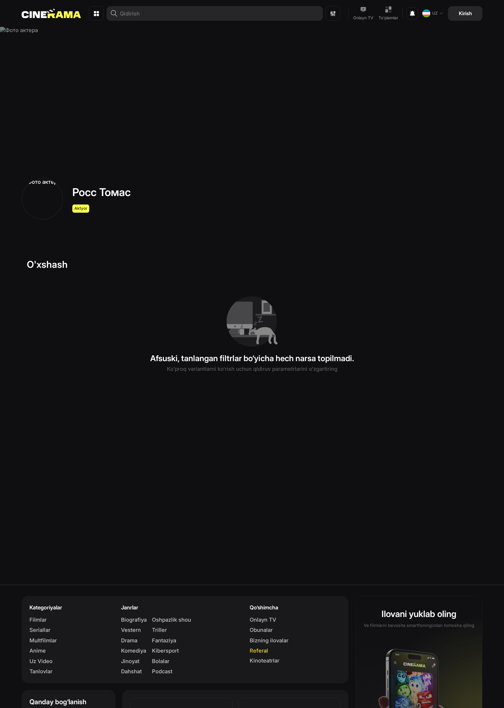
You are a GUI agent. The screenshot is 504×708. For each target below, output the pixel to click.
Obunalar (261, 630)
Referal (259, 650)
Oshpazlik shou (171, 619)
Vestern (131, 630)
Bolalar (160, 661)
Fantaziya (164, 640)
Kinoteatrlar (264, 660)
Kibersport (165, 650)
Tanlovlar (40, 671)
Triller (159, 630)
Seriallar (39, 630)
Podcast (162, 671)
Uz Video (40, 661)
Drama (129, 640)
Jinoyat (130, 661)
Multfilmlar (43, 640)
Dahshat (131, 671)
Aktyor (80, 208)
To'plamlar (388, 17)
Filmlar (38, 619)
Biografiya (134, 619)
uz (435, 13)
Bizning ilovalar (269, 640)
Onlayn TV (363, 17)
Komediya (133, 650)
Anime (37, 650)
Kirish (465, 13)
